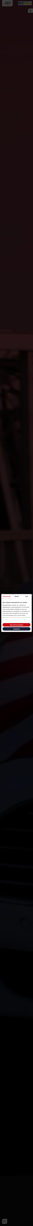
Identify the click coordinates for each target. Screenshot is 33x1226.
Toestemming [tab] (6, 596)
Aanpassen (16, 629)
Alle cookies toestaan (16, 625)
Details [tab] (17, 596)
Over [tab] (26, 596)
